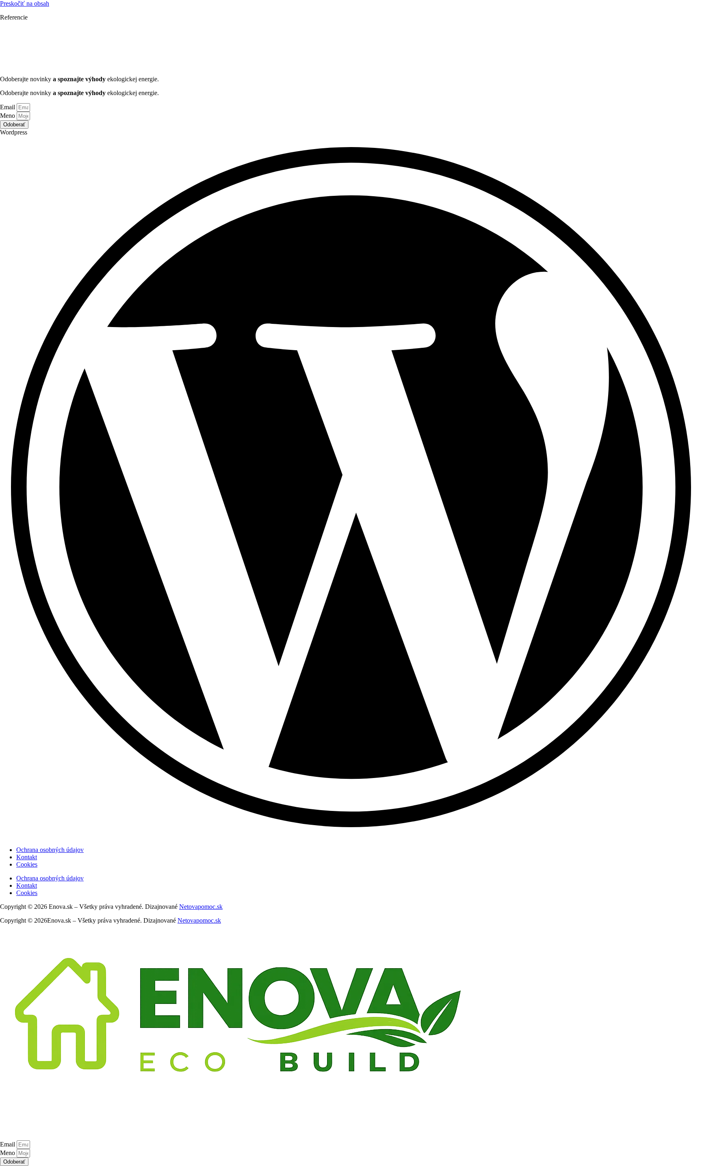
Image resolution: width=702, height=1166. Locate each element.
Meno (8, 115)
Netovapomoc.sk (201, 906)
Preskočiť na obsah (24, 3)
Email (8, 107)
